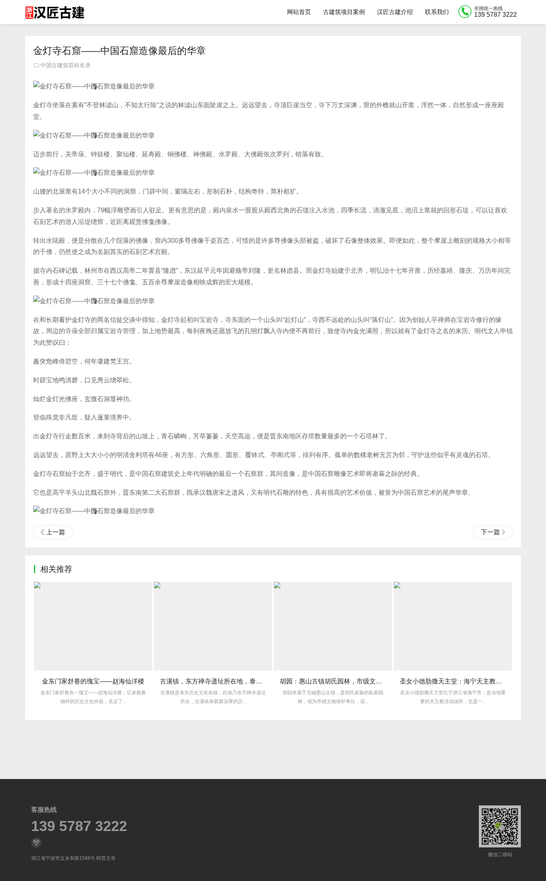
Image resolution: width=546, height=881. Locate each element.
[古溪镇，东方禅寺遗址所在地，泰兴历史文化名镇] (213, 626)
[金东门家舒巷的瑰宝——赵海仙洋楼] (93, 626)
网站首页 (299, 11)
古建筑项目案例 (344, 11)
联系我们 (437, 11)
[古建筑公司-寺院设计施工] (54, 12)
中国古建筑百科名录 (65, 65)
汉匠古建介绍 (395, 11)
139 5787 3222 (79, 826)
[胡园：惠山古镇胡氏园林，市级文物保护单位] (333, 626)
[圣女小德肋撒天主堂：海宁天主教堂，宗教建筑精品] (453, 626)
